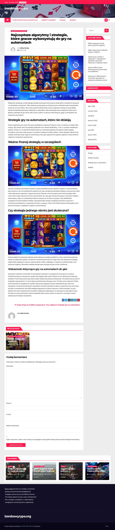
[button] (109, 20)
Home (106, 526)
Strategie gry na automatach (25, 20)
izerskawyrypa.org (17, 516)
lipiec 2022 (91, 106)
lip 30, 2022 (13, 474)
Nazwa (9, 403)
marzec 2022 (92, 125)
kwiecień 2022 (92, 120)
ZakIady (73, 20)
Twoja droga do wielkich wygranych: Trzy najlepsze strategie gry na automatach (48, 305)
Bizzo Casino (9, 489)
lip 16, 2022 (92, 474)
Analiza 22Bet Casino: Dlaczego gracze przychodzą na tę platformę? (97, 69)
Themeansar (37, 526)
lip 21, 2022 (66, 474)
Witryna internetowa (12, 425)
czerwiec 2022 (92, 111)
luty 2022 (91, 130)
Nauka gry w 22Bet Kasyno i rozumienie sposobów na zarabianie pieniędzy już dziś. (97, 78)
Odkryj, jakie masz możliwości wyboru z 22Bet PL (44, 471)
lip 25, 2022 (39, 474)
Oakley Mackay (24, 48)
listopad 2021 (92, 139)
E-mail (8, 414)
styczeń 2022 (92, 135)
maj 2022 (91, 116)
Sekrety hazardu (49, 20)
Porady (63, 20)
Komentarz (9, 366)
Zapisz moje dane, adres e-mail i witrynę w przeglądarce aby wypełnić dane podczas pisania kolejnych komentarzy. (43, 439)
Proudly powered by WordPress (12, 526)
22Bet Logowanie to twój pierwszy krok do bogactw (17, 471)
